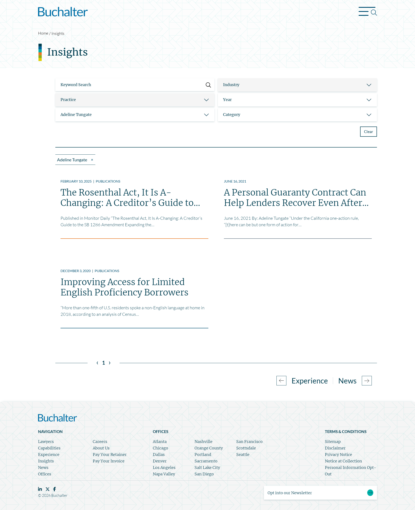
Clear (368, 131)
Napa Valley (164, 474)
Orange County (209, 448)
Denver (160, 461)
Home (43, 33)
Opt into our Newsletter (290, 492)
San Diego (204, 474)
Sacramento (206, 461)
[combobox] (297, 84)
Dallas (159, 454)
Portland (203, 454)
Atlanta (160, 441)
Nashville (203, 441)
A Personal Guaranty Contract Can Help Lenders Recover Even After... (296, 197)
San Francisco (249, 441)
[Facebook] (54, 489)
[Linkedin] (40, 489)
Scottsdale (246, 448)
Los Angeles (164, 467)
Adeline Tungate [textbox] (76, 114)
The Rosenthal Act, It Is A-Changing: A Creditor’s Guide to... (130, 197)
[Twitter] (47, 489)
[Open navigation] (368, 12)
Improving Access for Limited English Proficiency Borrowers (124, 287)
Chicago (160, 448)
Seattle (242, 454)
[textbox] (292, 85)
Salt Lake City (207, 467)
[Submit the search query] (208, 85)
